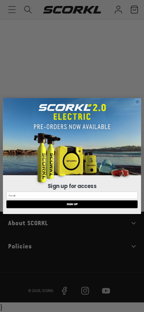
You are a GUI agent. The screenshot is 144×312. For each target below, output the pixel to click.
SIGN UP (72, 204)
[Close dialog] (137, 101)
